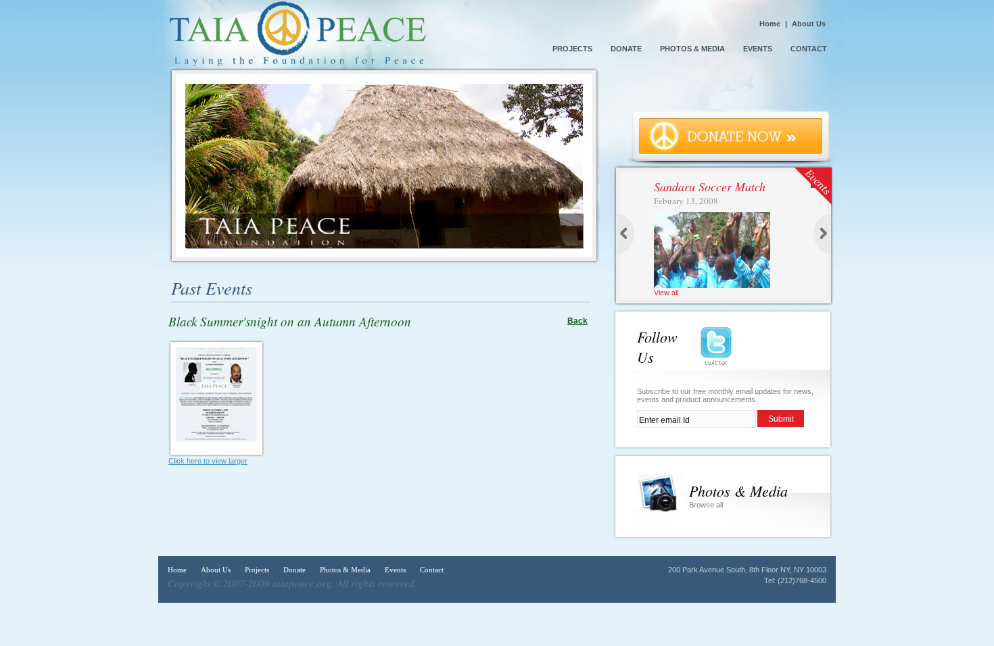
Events (757, 49)
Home (769, 24)
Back (577, 321)
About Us (809, 24)
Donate (627, 49)
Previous (627, 239)
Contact (808, 49)
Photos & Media (692, 49)
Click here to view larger (207, 461)
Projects (572, 49)
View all (666, 293)
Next (821, 239)
